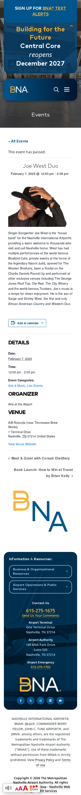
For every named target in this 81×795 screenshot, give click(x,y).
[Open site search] (56, 89)
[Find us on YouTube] (60, 701)
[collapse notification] (71, 26)
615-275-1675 (40, 610)
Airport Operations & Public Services (35, 587)
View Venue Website (22, 444)
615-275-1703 (40, 667)
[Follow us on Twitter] (31, 701)
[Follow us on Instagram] (40, 701)
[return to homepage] (19, 89)
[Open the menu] (67, 89)
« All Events (18, 141)
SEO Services (47, 791)
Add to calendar (28, 323)
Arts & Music (16, 385)
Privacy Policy (44, 760)
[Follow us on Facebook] (21, 701)
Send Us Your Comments (40, 615)
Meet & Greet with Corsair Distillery (40, 458)
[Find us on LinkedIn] (50, 701)
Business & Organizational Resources (33, 571)
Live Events (35, 385)
